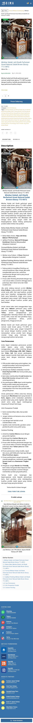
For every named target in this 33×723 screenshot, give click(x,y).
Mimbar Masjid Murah (15, 118)
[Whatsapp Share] (15, 132)
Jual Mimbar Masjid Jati (18, 109)
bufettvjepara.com (11, 703)
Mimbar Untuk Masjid (10, 123)
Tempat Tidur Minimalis (12, 638)
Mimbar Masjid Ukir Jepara (17, 120)
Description (6, 139)
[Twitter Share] (6, 132)
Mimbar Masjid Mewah (8, 116)
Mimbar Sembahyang (18, 10)
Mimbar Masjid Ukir (5, 120)
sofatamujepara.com (12, 687)
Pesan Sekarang (16, 101)
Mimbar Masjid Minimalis (20, 116)
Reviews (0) (16, 139)
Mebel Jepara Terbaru (13, 111)
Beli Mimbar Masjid (8, 109)
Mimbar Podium (23, 121)
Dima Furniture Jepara (12, 633)
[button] (28, 21)
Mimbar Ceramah (22, 111)
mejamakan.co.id (10, 708)
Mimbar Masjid (13, 113)
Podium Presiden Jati (20, 123)
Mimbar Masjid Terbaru (26, 118)
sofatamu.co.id (10, 693)
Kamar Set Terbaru (11, 628)
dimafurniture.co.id (11, 682)
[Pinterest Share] (11, 132)
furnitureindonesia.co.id (12, 698)
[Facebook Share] (2, 132)
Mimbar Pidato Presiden (13, 121)
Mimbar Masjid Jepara (15, 114)
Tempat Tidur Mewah (12, 623)
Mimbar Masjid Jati (21, 113)
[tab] (6, 139)
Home (10, 10)
